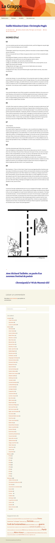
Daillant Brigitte (12, 351)
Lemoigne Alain (12, 389)
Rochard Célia (12, 429)
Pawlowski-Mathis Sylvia (14, 416)
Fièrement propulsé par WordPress (13, 540)
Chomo (39, 518)
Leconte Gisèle (12, 387)
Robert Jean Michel (13, 427)
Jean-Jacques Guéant (11, 31)
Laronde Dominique (13, 382)
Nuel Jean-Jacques (13, 409)
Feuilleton (19, 30)
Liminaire (11, 504)
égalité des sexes (32, 534)
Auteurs (9, 327)
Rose (13, 532)
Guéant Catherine (12, 371)
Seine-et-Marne (37, 532)
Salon (10, 509)
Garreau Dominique (13, 369)
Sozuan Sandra (12, 436)
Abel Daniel (11, 328)
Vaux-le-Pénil (21, 534)
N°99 (10, 476)
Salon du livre (30, 532)
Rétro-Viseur (19, 532)
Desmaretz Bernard (13, 360)
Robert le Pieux (9, 532)
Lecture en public (12, 324)
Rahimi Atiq (11, 422)
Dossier (10, 489)
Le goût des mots (12, 500)
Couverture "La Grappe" (13, 521)
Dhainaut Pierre (12, 364)
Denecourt (22, 521)
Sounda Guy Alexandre (13, 433)
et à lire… (11, 493)
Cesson (27, 518)
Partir (44, 529)
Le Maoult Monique (13, 384)
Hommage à (11, 498)
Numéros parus (4, 18)
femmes (30, 521)
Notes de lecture (12, 507)
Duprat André (11, 366)
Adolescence (9, 518)
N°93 (10, 471)
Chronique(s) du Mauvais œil (15, 482)
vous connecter (13, 298)
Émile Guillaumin (27, 534)
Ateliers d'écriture (13, 480)
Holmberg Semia (12, 378)
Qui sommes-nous (31, 18)
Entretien (11, 491)
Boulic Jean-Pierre (13, 348)
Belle (25, 518)
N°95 (10, 473)
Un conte (17, 534)
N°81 (10, 460)
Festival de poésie (36, 521)
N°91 (10, 467)
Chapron (31, 518)
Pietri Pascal (11, 418)
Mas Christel (11, 398)
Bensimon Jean (12, 337)
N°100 (10, 455)
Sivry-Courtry (44, 532)
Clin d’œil (11, 484)
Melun (23, 530)
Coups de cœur (12, 320)
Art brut (19, 518)
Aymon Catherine (12, 333)
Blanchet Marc (12, 342)
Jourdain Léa (11, 380)
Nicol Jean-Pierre (12, 407)
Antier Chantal (12, 331)
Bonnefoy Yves (12, 346)
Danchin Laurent (12, 353)
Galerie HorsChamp (30, 524)
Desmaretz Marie (12, 362)
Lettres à (11, 502)
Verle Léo (11, 449)
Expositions (11, 322)
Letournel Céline (12, 393)
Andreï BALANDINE (14, 518)
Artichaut (22, 518)
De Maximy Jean (12, 355)
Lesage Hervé (12, 391)
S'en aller (25, 532)
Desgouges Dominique (13, 357)
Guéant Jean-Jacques (13, 373)
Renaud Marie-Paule (13, 425)
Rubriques (13, 18)
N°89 (30, 30)
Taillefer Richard (12, 440)
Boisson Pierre (12, 344)
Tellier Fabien (11, 445)
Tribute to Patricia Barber (11, 534)
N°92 (10, 469)
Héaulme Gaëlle (25, 30)
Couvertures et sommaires (14, 486)
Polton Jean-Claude (13, 420)
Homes (45, 30)
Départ (26, 521)
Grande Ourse (36, 524)
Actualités (21, 18)
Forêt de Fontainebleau (16, 524)
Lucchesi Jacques (12, 395)
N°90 (10, 464)
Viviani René (11, 451)
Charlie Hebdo (35, 518)
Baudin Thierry (12, 335)
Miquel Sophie (12, 402)
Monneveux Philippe (13, 404)
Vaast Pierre (11, 447)
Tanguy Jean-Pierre (13, 442)
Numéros (9, 454)
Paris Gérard (11, 413)
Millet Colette (11, 400)
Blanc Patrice (11, 340)
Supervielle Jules (12, 438)
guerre (41, 524)
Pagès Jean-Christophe (36, 30)
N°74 (10, 458)
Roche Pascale (12, 431)
